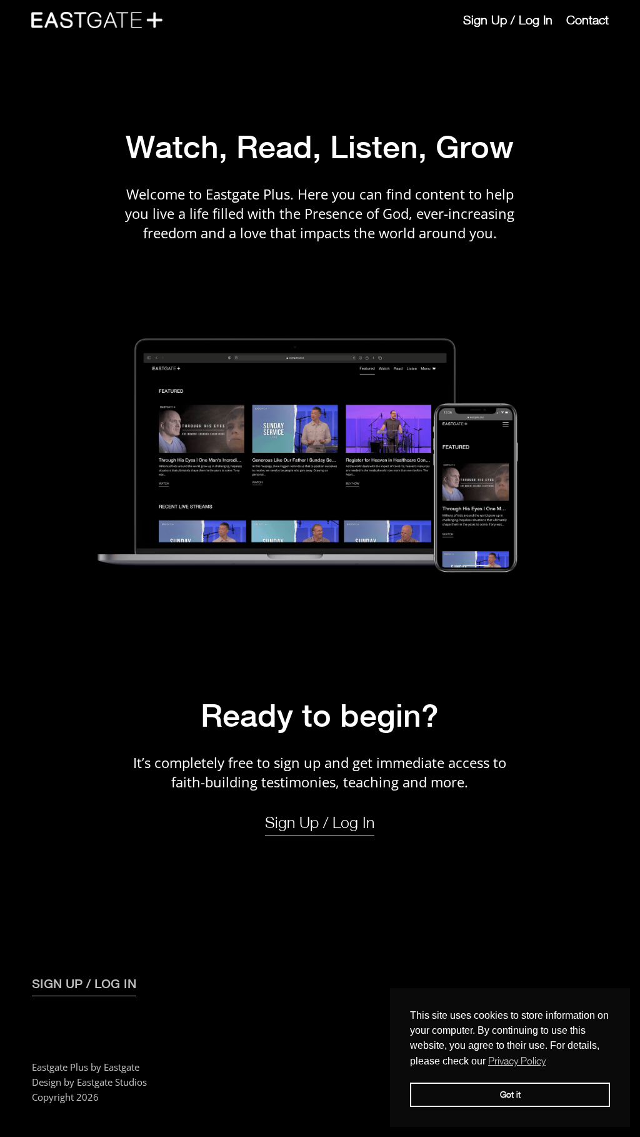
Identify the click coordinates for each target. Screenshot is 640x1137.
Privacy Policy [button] (517, 1060)
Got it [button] (510, 1094)
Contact (587, 20)
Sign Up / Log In (507, 20)
